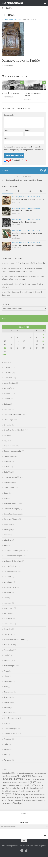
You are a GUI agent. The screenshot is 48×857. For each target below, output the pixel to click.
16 (43, 341)
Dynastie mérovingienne (19, 782)
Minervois (7, 603)
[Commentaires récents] (29, 191)
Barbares (9, 776)
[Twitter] (45, 170)
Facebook (24, 813)
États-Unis (8, 472)
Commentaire (9, 115)
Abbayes (14, 773)
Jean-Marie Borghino (12, 2)
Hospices (7, 535)
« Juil (4, 354)
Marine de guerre (10, 587)
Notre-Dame (8, 624)
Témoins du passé (10, 734)
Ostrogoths (8, 634)
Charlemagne (37, 776)
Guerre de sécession (11, 503)
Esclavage (7, 461)
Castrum (7, 399)
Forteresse (38, 785)
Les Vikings (8, 582)
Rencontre (8, 697)
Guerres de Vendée (11, 519)
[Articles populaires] (18, 191)
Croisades (7, 425)
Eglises (32, 782)
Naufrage (7, 613)
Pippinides (8, 655)
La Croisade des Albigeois (13, 556)
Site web (7, 138)
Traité (6, 744)
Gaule (6, 493)
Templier (41, 800)
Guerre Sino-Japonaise (12, 514)
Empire (39, 782)
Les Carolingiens (10, 566)
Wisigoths (7, 760)
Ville (5, 755)
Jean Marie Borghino (13, 20)
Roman (8, 797)
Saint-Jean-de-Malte (11, 718)
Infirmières (8, 540)
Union (5, 803)
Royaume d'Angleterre (24, 797)
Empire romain (8, 785)
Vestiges (18, 803)
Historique (8, 524)
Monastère (37, 791)
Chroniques (8, 409)
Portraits (7, 660)
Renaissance (8, 692)
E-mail (28, 130)
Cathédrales (18, 776)
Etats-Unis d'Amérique (23, 785)
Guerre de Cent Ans (26, 788)
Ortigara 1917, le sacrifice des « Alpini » (27, 245)
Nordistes (37, 795)
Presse (6, 671)
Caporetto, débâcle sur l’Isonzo (24, 222)
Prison (6, 676)
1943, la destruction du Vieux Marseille (30, 263)
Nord (30, 794)
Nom (6, 130)
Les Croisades (25, 791)
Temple (35, 800)
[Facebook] (41, 170)
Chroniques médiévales (12, 414)
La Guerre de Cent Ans (12, 561)
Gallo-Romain (9, 488)
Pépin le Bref (9, 650)
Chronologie (8, 419)
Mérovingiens (23, 795)
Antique (30, 773)
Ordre (43, 795)
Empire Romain (9, 446)
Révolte (7, 707)
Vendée (10, 804)
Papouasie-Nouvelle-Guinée (14, 639)
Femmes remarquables (12, 477)
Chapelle (28, 775)
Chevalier (7, 778)
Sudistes (28, 801)
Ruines (11, 800)
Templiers (7, 739)
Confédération (30, 779)
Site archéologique (11, 728)
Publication (8, 681)
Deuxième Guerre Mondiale (14, 430)
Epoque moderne (10, 456)
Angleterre (23, 773)
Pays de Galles (9, 645)
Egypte (6, 440)
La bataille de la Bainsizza (22, 211)
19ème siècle (8, 378)
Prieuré (3, 797)
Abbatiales (6, 773)
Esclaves (7, 467)
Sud (24, 800)
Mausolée (7, 592)
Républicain (18, 800)
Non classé (8, 618)
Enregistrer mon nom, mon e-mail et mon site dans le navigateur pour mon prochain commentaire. (24, 148)
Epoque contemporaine (13, 451)
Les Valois (7, 577)
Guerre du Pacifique (11, 508)
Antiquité (7, 388)
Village (6, 749)
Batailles (22, 197)
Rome (12, 797)
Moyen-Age (8, 608)
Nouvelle (36, 197)
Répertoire (8, 702)
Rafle (6, 686)
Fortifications (9, 482)
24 (5, 348)
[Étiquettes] (40, 191)
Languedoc (15, 791)
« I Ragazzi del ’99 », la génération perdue (28, 199)
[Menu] (45, 3)
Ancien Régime (9, 383)
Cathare (7, 404)
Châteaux (18, 779)
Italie (29, 197)
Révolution (8, 713)
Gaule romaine (11, 788)
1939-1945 (7, 372)
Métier (6, 597)
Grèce (6, 498)
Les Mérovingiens (10, 571)
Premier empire (9, 666)
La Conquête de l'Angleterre (14, 550)
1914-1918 (15, 197)
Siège (6, 723)
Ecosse (6, 435)
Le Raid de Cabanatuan (10, 93)
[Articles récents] (7, 191)
